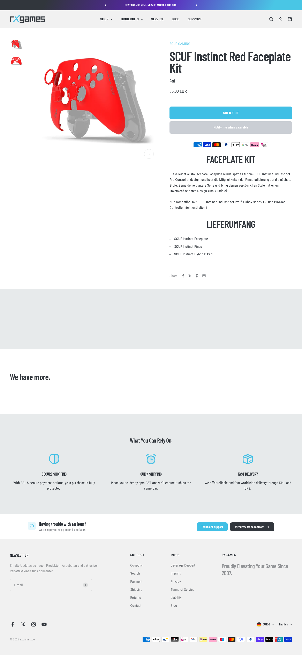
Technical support (212, 527)
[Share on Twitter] (190, 275)
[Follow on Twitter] (23, 624)
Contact (135, 605)
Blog (174, 605)
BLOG (176, 19)
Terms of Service (183, 589)
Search (135, 573)
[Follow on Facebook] (12, 624)
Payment (136, 581)
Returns (135, 597)
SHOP (104, 19)
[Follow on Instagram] (33, 624)
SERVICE (157, 19)
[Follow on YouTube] (44, 624)
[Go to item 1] (16, 45)
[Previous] (105, 5)
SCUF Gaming (179, 44)
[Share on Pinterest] (197, 275)
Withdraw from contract (249, 527)
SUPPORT (195, 19)
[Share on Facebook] (183, 275)
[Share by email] (204, 275)
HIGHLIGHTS (130, 19)
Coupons (136, 565)
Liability (176, 597)
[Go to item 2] (16, 61)
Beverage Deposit (183, 565)
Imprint (176, 573)
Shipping (136, 589)
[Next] (196, 5)
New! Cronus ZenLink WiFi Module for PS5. (151, 5)
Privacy (176, 581)
